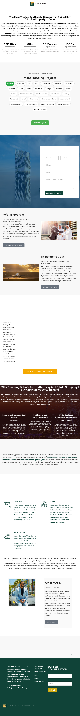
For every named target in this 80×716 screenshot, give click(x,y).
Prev (72, 655)
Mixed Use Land (16, 104)
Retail (24, 99)
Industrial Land (65, 99)
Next (77, 655)
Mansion (59, 89)
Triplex (68, 89)
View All (10, 83)
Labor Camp (55, 94)
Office (21, 89)
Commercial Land (26, 94)
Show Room (34, 99)
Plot (36, 83)
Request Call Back (53, 193)
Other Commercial (47, 104)
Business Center (63, 104)
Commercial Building (49, 99)
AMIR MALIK (53, 583)
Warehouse (39, 89)
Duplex (13, 94)
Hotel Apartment (40, 109)
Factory (66, 94)
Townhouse (46, 83)
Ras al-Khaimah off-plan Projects (32, 460)
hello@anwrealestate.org (17, 688)
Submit (52, 690)
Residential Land (41, 94)
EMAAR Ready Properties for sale (59, 457)
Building (12, 89)
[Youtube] (75, 706)
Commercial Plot (31, 104)
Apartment (20, 83)
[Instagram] (64, 706)
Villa (29, 83)
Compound (69, 83)
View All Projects (40, 123)
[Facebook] (58, 706)
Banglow (49, 89)
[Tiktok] (75, 711)
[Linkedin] (69, 706)
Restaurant (14, 99)
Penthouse (57, 83)
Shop (29, 89)
